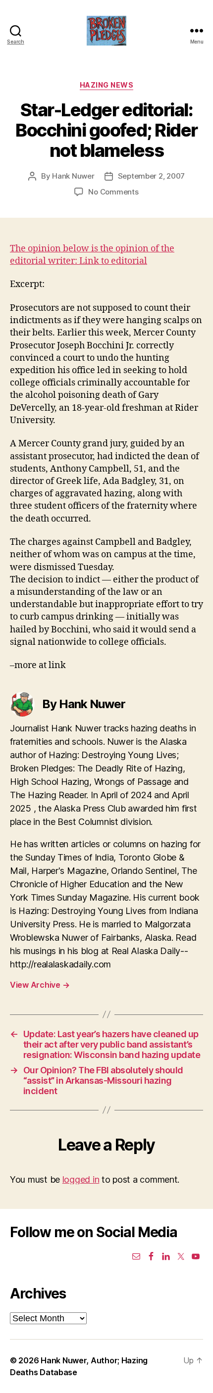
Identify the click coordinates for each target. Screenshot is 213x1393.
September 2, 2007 (151, 176)
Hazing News (107, 85)
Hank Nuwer (73, 176)
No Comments (113, 191)
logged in (81, 1179)
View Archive (39, 985)
